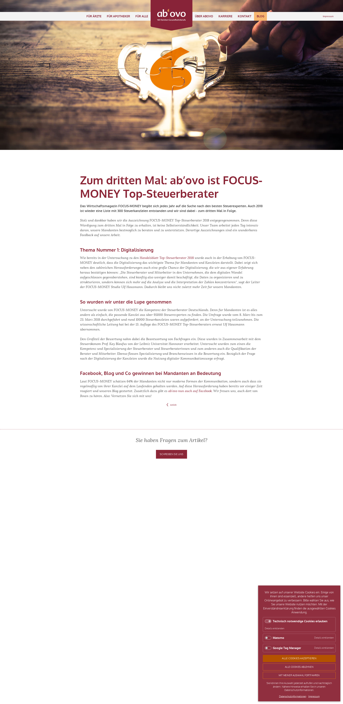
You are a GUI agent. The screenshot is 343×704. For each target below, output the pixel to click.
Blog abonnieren (243, 485)
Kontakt (244, 16)
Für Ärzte (93, 16)
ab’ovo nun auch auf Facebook (190, 391)
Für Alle (141, 16)
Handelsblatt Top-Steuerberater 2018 (167, 258)
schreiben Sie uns (171, 454)
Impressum (328, 16)
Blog (260, 16)
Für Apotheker (118, 16)
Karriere (225, 16)
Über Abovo (204, 16)
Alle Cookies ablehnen (299, 666)
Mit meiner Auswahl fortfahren (299, 675)
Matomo (278, 638)
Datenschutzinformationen (292, 696)
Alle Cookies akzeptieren (299, 658)
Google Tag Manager (287, 648)
